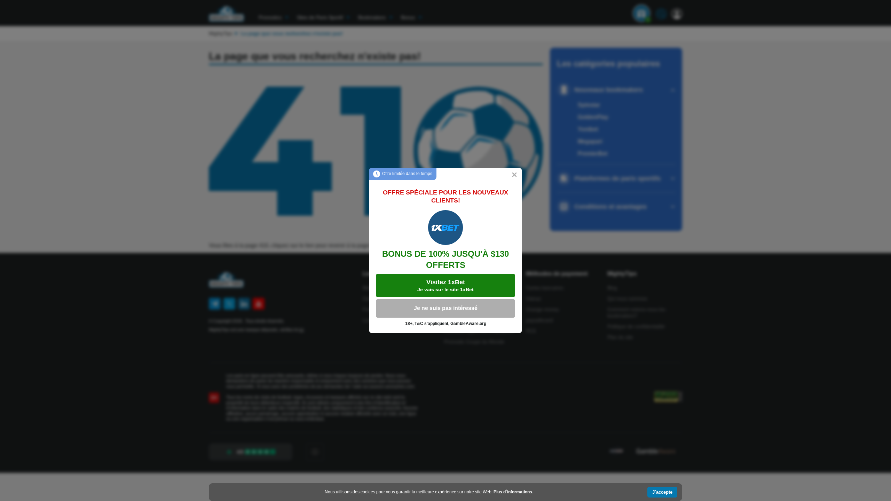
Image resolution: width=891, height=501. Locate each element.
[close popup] (514, 175)
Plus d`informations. (513, 492)
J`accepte (662, 492)
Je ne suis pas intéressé (446, 308)
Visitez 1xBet (445, 285)
